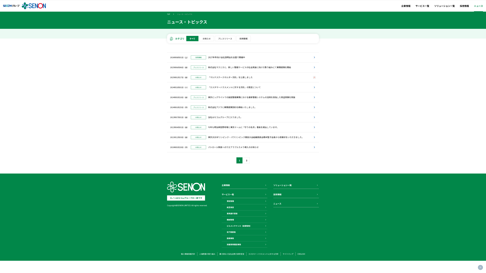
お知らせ (207, 38)
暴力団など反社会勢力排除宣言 (231, 254)
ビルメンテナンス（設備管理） (239, 226)
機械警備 (230, 219)
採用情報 (464, 5)
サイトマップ (288, 254)
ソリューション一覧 (444, 5)
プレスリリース (225, 38)
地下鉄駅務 (231, 232)
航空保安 (230, 207)
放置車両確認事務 (234, 244)
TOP (168, 14)
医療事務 (230, 238)
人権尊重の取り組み (207, 254)
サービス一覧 (422, 5)
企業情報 (405, 5)
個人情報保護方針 (188, 254)
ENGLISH (301, 254)
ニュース (478, 5)
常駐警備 (230, 201)
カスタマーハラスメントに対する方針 (263, 254)
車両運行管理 (232, 213)
